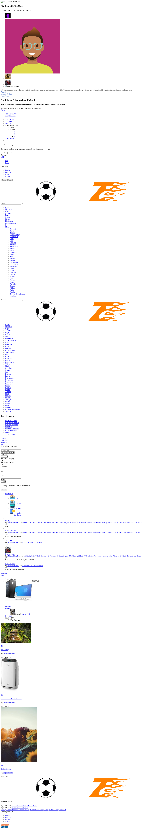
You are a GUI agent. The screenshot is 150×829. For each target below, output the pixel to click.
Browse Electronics (12, 423)
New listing (5, 650)
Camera (3, 438)
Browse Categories (11, 425)
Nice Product (9, 554)
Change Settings (6, 94)
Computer (8, 608)
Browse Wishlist (11, 431)
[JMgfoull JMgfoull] (8, 15)
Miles (3, 479)
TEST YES (9, 540)
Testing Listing (6, 769)
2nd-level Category (7, 458)
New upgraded (10, 530)
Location (4, 153)
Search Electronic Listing (9, 446)
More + (7, 433)
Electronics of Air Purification (32, 566)
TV (2, 444)
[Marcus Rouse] (32, 46)
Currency (4, 155)
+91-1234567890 (11, 114)
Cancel (4, 180)
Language (4, 166)
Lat (2, 471)
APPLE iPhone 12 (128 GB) (32, 542)
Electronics (9, 494)
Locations (8, 427)
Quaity (7, 521)
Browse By (5, 450)
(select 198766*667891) (20, 808)
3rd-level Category (7, 463)
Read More (5, 96)
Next (2, 575)
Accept (3, 92)
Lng (2, 475)
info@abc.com (10, 116)
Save (10, 180)
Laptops (3, 440)
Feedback (4, 827)
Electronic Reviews (12, 429)
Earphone (17, 515)
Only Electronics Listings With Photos (17, 486)
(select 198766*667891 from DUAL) (25, 806)
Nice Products (10, 564)
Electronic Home (11, 421)
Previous (4, 573)
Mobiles (3, 442)
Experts (12, 434)
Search (4, 490)
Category (4, 454)
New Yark (8, 616)
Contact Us (5, 825)
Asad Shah (26, 614)
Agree (3, 110)
